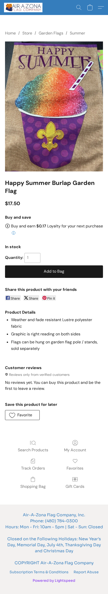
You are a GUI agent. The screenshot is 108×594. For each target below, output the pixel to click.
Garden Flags (51, 33)
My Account (75, 450)
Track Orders (33, 468)
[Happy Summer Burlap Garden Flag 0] (54, 106)
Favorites (75, 468)
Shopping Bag (33, 486)
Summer (77, 33)
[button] (24, 7)
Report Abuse (86, 572)
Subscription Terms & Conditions (39, 572)
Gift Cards (75, 486)
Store (27, 33)
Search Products (33, 450)
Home (10, 33)
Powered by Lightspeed (54, 580)
